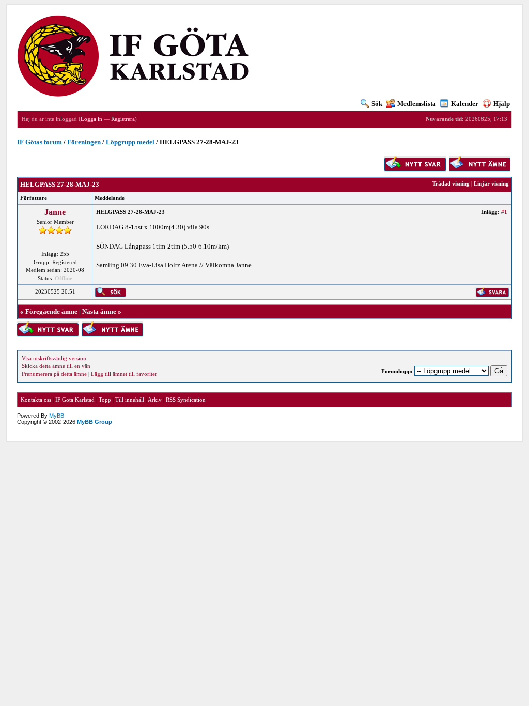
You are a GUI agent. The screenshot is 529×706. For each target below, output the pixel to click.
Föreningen (84, 142)
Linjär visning (491, 183)
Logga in (91, 119)
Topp (105, 399)
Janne (55, 212)
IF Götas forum (39, 142)
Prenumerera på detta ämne (54, 374)
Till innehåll (129, 399)
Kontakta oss (36, 399)
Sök (376, 104)
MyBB (56, 415)
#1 (504, 212)
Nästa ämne (99, 311)
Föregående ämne (51, 311)
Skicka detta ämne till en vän (56, 366)
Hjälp (501, 104)
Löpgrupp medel (130, 142)
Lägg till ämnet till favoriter (124, 374)
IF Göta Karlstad (75, 399)
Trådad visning (451, 183)
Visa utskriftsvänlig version (54, 358)
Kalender (464, 104)
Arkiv (155, 399)
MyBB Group (94, 422)
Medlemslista (416, 104)
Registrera (123, 119)
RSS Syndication (186, 399)
